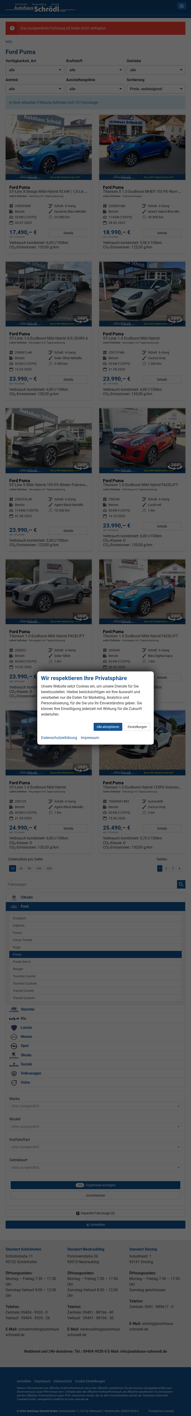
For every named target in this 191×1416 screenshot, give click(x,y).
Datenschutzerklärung (59, 737)
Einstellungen (137, 727)
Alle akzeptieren (108, 727)
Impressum (90, 737)
